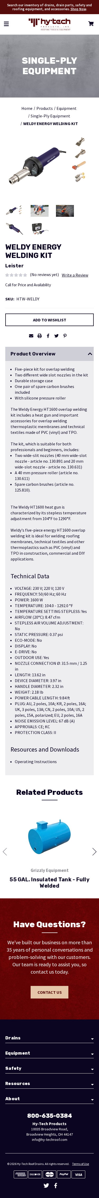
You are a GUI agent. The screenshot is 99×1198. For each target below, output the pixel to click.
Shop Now (78, 9)
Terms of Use (80, 1164)
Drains (13, 1037)
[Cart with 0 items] (90, 24)
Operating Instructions (36, 761)
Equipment (17, 1053)
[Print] (39, 336)
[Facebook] (48, 336)
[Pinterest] (65, 336)
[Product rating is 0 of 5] (16, 274)
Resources (17, 1083)
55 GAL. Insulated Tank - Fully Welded (49, 882)
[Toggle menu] (6, 24)
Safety (13, 1068)
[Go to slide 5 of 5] (7, 852)
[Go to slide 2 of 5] (93, 852)
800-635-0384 (49, 1115)
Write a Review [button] (75, 275)
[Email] (31, 336)
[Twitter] (56, 336)
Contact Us (49, 992)
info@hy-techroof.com (49, 1139)
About (12, 1098)
